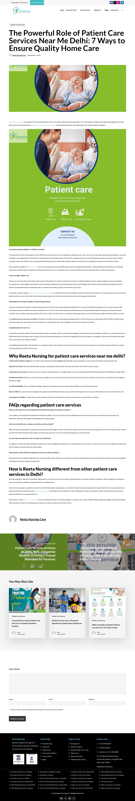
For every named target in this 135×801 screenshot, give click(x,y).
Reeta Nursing (33, 267)
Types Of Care (71, 10)
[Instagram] (118, 2)
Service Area (85, 10)
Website (91, 699)
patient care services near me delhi (43, 125)
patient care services (41, 491)
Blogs (107, 10)
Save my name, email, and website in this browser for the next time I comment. (37, 710)
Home (62, 10)
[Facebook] (111, 2)
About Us (97, 10)
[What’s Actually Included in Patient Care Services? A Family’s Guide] (107, 613)
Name (11, 699)
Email (51, 699)
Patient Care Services (17, 25)
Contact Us (114, 10)
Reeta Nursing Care (19, 55)
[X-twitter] (115, 2)
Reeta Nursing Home (30, 500)
